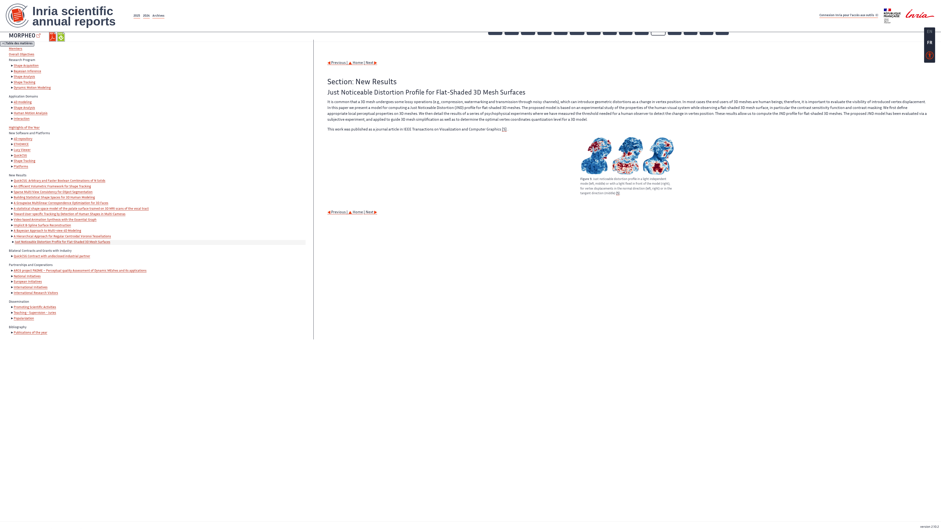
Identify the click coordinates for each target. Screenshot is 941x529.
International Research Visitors (36, 293)
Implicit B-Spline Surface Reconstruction (42, 225)
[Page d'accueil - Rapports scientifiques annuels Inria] (66, 16)
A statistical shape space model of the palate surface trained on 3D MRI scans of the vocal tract (81, 208)
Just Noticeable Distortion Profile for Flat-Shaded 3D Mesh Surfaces (62, 242)
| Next (369, 63)
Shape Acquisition (26, 65)
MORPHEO (22, 36)
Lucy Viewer (22, 150)
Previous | (339, 63)
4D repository (23, 139)
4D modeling (23, 102)
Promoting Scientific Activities (35, 307)
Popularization (24, 318)
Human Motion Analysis (31, 113)
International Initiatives (31, 287)
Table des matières (19, 44)
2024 (146, 16)
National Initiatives (27, 276)
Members (15, 49)
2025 (137, 16)
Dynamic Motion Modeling (32, 87)
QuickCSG (20, 155)
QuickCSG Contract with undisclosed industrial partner (52, 256)
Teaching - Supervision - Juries (35, 313)
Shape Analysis (24, 76)
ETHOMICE (21, 144)
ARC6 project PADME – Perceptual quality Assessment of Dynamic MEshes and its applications (80, 270)
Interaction (22, 119)
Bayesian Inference (27, 71)
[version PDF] (53, 37)
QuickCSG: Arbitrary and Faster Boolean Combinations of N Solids (59, 181)
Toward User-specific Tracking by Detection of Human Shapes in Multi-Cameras (69, 214)
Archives (158, 16)
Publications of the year (30, 332)
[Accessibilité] (929, 56)
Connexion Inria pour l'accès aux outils (847, 15)
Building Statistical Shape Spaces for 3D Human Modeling (54, 197)
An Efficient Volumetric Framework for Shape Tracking (52, 186)
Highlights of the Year (24, 127)
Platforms (21, 166)
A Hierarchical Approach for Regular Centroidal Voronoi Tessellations (62, 236)
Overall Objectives (21, 54)
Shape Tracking (24, 82)
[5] (504, 129)
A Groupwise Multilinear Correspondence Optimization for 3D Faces (61, 203)
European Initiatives (28, 281)
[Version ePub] (61, 37)
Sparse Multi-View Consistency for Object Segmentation (53, 192)
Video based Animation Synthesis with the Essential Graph (55, 219)
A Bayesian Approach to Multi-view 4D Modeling (47, 230)
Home (357, 63)
